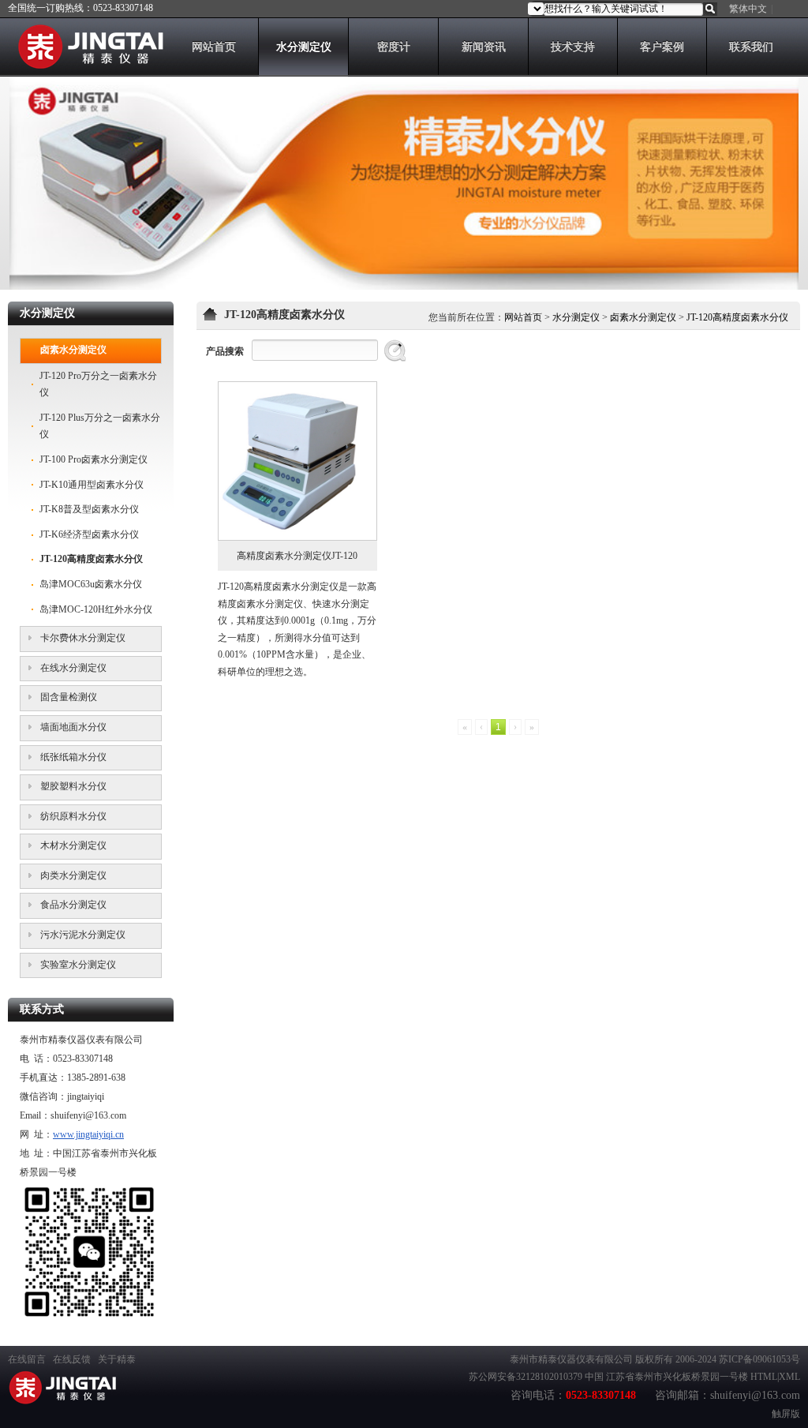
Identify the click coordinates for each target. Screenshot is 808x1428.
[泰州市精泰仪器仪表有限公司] (85, 65)
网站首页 (523, 317)
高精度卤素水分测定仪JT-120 (297, 555)
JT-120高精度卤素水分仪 (737, 317)
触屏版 (786, 1413)
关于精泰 (117, 1359)
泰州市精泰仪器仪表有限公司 (571, 1359)
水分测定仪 (576, 317)
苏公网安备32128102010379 (525, 1376)
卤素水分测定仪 (643, 317)
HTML (763, 1376)
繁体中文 (748, 8)
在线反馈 (72, 1359)
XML (789, 1376)
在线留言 (27, 1359)
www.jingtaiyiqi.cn (88, 1134)
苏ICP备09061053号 (759, 1359)
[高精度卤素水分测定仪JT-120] (297, 461)
